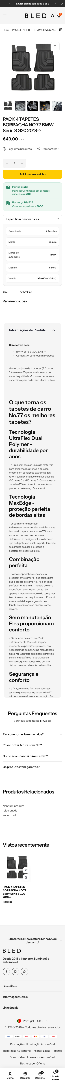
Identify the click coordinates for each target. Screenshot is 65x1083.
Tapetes (57, 1050)
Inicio (6, 30)
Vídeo (21, 1057)
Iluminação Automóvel (40, 1044)
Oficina (41, 1063)
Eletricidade (27, 1063)
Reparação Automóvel (17, 1050)
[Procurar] (52, 16)
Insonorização (41, 1050)
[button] (9, 3)
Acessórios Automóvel (41, 1057)
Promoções (17, 1044)
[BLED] (35, 15)
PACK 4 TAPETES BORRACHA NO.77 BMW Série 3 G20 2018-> (14, 892)
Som (13, 1057)
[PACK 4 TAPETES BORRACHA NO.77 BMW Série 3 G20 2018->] (17, 868)
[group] (32, 69)
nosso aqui (41, 720)
